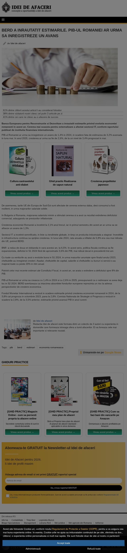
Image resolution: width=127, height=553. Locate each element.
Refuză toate (94, 548)
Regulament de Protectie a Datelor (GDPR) (74, 529)
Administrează (33, 548)
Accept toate (63, 543)
